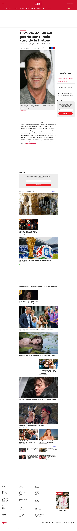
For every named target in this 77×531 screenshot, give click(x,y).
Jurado (3, 505)
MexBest (4, 497)
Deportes (20, 493)
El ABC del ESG (38, 516)
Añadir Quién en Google (39, 48)
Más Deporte (21, 505)
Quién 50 (69, 8)
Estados (36, 495)
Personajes (4, 501)
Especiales (21, 487)
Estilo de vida (5, 512)
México (36, 492)
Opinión (20, 486)
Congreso (37, 493)
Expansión (21, 509)
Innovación (37, 515)
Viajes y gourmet (41, 8)
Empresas (21, 510)
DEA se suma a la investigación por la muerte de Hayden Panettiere (65, 94)
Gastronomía (5, 498)
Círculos (22, 8)
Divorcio (29, 143)
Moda (27, 8)
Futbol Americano (22, 502)
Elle (3, 507)
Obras (20, 516)
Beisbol (20, 501)
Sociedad (37, 498)
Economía (21, 513)
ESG (19, 517)
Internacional (22, 514)
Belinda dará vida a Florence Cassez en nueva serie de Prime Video (65, 87)
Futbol (20, 500)
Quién (3, 486)
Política (36, 490)
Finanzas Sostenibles (39, 514)
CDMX (36, 494)
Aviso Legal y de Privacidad (45, 527)
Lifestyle (20, 506)
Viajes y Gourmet (5, 493)
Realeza (15, 8)
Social (36, 510)
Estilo (20, 491)
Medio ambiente (38, 509)
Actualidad (4, 515)
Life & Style (21, 490)
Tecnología (21, 515)
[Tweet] (50, 48)
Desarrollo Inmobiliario (40, 502)
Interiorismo (37, 506)
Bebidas (4, 499)
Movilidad (37, 513)
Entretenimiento (22, 492)
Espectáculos (8, 8)
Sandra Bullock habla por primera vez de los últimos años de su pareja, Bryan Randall (65, 79)
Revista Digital (70, 3)
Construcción (38, 501)
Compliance (57, 527)
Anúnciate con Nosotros (67, 527)
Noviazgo (34, 143)
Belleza (33, 8)
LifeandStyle (37, 487)
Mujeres (4, 514)
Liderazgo (4, 516)
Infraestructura (38, 503)
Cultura (49, 8)
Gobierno (37, 491)
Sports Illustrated (23, 499)
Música (20, 495)
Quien (69, 523)
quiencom (74, 522)
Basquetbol (21, 503)
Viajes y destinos (5, 500)
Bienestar (4, 502)
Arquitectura (37, 505)
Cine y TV (20, 494)
